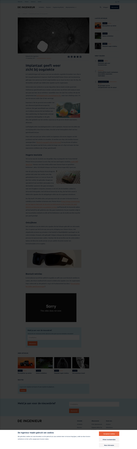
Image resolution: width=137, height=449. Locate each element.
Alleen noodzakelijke (109, 439)
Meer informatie (109, 445)
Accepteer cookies (109, 434)
